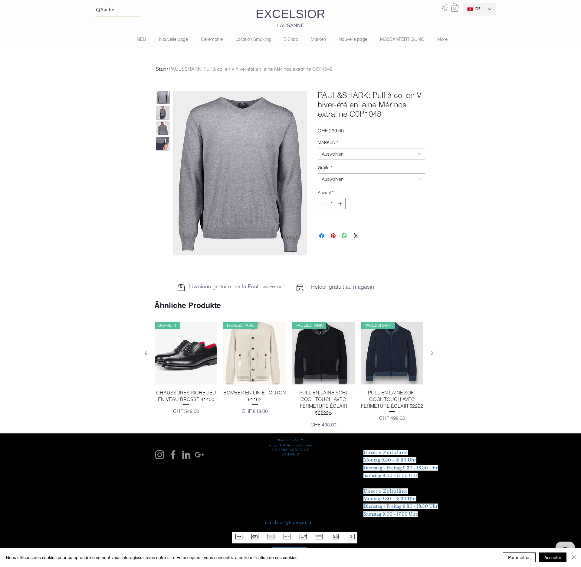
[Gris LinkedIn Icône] (186, 455)
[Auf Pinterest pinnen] (333, 235)
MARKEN (328, 142)
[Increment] (341, 203)
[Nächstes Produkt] (432, 352)
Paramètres (519, 557)
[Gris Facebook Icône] (173, 455)
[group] (289, 375)
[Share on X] (356, 235)
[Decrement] (322, 203)
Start (161, 69)
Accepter (552, 557)
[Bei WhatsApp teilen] (344, 235)
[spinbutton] (331, 203)
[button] (454, 7)
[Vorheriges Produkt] (145, 352)
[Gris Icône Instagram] (160, 455)
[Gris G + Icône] (199, 455)
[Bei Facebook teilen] (321, 235)
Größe (325, 167)
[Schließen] (573, 557)
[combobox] (371, 154)
